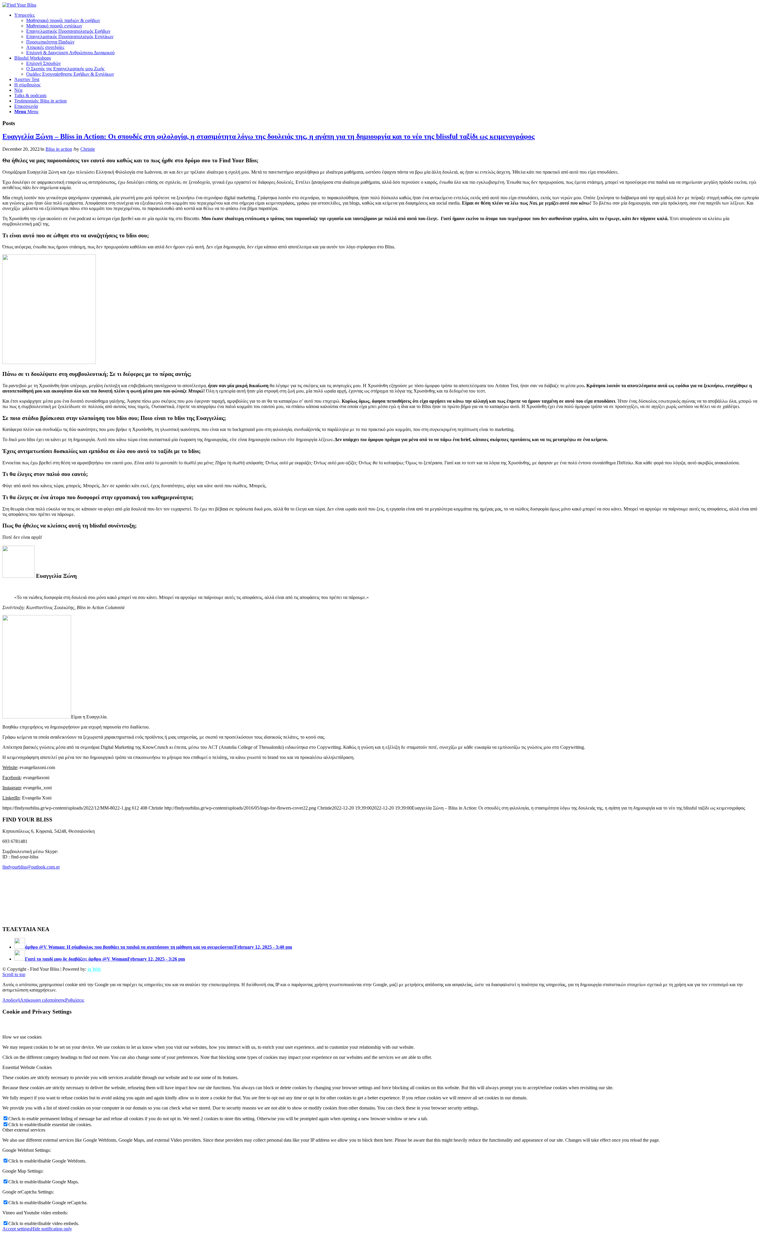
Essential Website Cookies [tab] (27, 1067)
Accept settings (16, 1228)
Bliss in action (59, 149)
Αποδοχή (11, 1000)
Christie (87, 149)
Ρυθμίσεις (74, 1000)
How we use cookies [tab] (22, 1037)
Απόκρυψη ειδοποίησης (42, 1000)
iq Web (94, 969)
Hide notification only (51, 1228)
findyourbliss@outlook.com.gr (31, 866)
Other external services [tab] (23, 1129)
